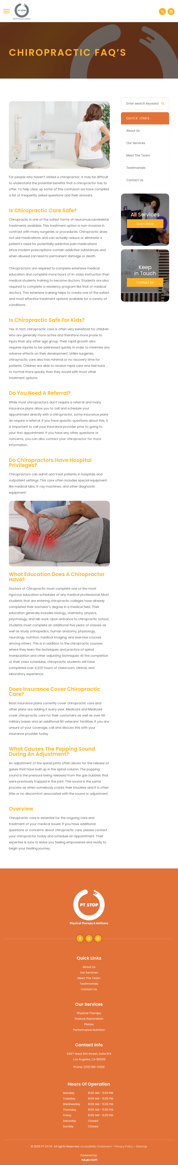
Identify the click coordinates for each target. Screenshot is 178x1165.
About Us (133, 131)
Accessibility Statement (96, 1146)
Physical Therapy (89, 1013)
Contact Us (134, 180)
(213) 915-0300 (94, 1067)
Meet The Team (138, 155)
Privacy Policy (124, 1146)
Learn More (145, 223)
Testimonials (135, 168)
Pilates (89, 1024)
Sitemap (141, 1146)
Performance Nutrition (89, 1030)
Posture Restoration (89, 1019)
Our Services (135, 143)
